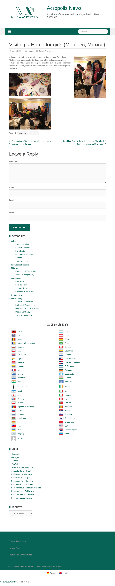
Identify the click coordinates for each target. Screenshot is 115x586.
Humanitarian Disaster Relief (27, 308)
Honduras (21, 378)
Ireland (67, 387)
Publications (16, 278)
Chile (20, 351)
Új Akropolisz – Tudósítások (22, 491)
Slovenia (68, 414)
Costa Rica (22, 355)
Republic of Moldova (26, 407)
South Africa (22, 418)
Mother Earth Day (22, 312)
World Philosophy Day (24, 274)
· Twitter (14, 460)
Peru (66, 399)
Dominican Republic (73, 362)
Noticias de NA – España (21, 477)
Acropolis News (64, 8)
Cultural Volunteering (24, 301)
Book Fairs (19, 281)
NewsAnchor (47, 566)
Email (12, 200)
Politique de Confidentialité (20, 554)
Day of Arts (20, 251)
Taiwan (20, 426)
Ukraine (20, 430)
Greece (20, 374)
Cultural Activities (22, 247)
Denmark (21, 362)
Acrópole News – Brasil (21, 471)
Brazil (67, 343)
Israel (20, 391)
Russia (20, 411)
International (70, 382)
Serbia (67, 411)
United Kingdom (71, 430)
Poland (20, 403)
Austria (67, 336)
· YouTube (15, 464)
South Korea (70, 418)
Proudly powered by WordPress (20, 566)
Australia (21, 336)
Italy (66, 391)
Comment (14, 161)
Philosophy (15, 268)
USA (66, 426)
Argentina (69, 332)
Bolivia (67, 339)
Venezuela (69, 434)
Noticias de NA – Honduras (22, 481)
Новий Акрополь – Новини (22, 494)
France (20, 370)
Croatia (68, 355)
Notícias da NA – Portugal (21, 474)
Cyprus (20, 359)
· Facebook (15, 454)
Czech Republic (71, 359)
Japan (20, 395)
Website (13, 212)
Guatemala (69, 374)
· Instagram (15, 457)
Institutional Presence (20, 265)
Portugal (68, 403)
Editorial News (21, 284)
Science (18, 257)
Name (12, 187)
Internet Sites (21, 288)
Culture (14, 241)
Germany (68, 370)
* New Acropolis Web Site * (22, 467)
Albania (21, 332)
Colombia (69, 351)
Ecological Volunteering (25, 305)
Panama (21, 399)
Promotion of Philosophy (25, 271)
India (19, 382)
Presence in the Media (24, 291)
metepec (22, 133)
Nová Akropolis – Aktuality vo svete (26, 487)
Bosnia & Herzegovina (26, 343)
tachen (20, 438)
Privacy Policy (14, 548)
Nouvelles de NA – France (22, 484)
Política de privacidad (18, 541)
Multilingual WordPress (9, 582)
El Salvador (69, 366)
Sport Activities (21, 261)
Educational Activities (24, 254)
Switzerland (69, 422)
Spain (20, 422)
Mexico (31, 51)
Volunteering (16, 298)
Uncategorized (17, 295)
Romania (68, 407)
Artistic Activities (22, 244)
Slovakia (21, 414)
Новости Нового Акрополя (22, 498)
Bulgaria (21, 347)
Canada (68, 347)
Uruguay (21, 434)
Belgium (21, 339)
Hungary (68, 378)
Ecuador (21, 366)
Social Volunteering (47, 51)
